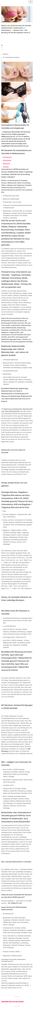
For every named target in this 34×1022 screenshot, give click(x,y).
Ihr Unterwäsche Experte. (11, 57)
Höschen (6, 167)
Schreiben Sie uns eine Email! (12, 1001)
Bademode (6, 163)
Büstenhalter (7, 160)
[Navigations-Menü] (31, 1)
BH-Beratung (7, 157)
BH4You (5, 54)
